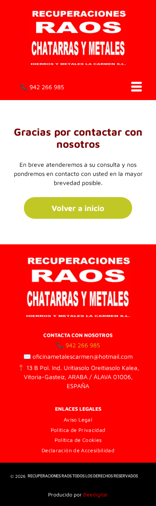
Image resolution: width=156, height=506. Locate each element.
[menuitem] (78, 419)
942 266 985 (46, 87)
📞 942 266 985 (78, 345)
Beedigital (95, 494)
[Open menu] (136, 86)
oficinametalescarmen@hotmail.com (82, 356)
